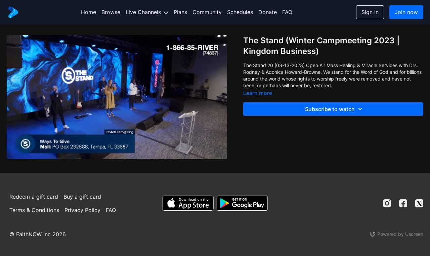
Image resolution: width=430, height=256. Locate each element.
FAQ (287, 12)
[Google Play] (242, 203)
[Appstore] (188, 203)
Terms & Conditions (34, 210)
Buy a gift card (82, 196)
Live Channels (144, 12)
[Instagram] (387, 203)
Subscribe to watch (330, 109)
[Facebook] (403, 203)
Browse (110, 12)
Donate (267, 12)
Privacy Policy (82, 210)
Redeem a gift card (33, 196)
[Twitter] (419, 203)
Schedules (240, 12)
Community (207, 12)
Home (88, 12)
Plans (180, 12)
